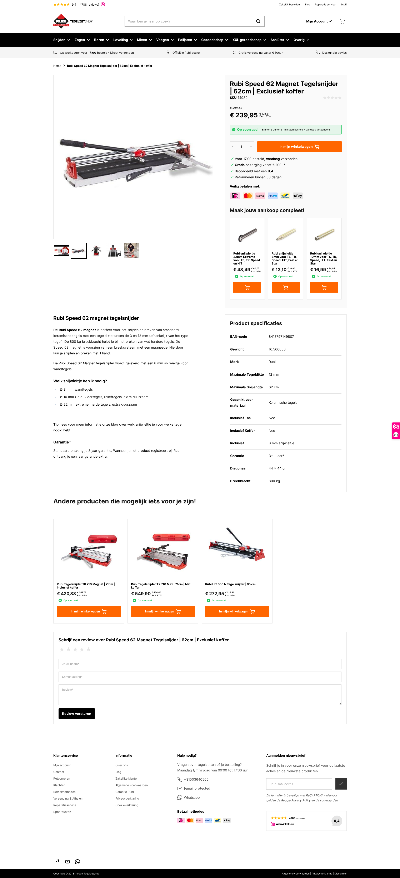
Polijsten (185, 40)
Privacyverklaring (127, 798)
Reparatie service (325, 4)
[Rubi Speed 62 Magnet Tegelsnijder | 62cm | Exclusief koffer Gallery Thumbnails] (96, 251)
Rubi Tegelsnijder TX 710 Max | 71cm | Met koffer (160, 585)
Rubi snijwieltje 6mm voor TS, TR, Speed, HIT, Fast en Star (285, 258)
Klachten (59, 785)
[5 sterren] (88, 649)
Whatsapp (192, 797)
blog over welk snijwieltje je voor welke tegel (146, 424)
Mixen (142, 40)
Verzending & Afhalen (67, 798)
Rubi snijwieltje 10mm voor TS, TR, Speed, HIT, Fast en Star (323, 258)
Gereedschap (212, 40)
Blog (307, 4)
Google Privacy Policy (295, 800)
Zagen (80, 40)
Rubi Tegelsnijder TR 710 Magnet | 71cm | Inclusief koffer (86, 585)
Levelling (120, 40)
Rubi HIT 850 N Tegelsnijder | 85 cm (230, 584)
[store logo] (73, 21)
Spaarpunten (62, 811)
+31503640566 (196, 779)
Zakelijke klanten (126, 778)
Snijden (59, 40)
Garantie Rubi (124, 792)
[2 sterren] (68, 649)
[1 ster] (62, 649)
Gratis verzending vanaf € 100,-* (261, 52)
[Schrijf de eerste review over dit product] (332, 98)
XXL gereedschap (246, 40)
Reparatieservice (64, 805)
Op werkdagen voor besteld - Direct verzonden (97, 52)
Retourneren (61, 778)
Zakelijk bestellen (289, 4)
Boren (99, 40)
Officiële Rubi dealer (186, 52)
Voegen (162, 40)
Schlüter (277, 40)
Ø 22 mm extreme (74, 404)
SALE (343, 4)
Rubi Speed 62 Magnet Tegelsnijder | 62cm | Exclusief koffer (109, 65)
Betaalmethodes (64, 792)
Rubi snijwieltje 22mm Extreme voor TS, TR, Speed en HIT (246, 258)
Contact (58, 772)
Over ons (121, 765)
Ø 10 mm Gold (71, 397)
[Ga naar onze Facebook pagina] (57, 862)
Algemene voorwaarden (131, 785)
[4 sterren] (82, 649)
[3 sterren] (75, 649)
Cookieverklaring (126, 805)
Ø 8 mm (66, 389)
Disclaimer (340, 873)
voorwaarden (329, 800)
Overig (299, 40)
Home (57, 65)
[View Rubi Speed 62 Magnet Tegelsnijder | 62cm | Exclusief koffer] (61, 251)
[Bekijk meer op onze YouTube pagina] (67, 862)
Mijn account (62, 765)
